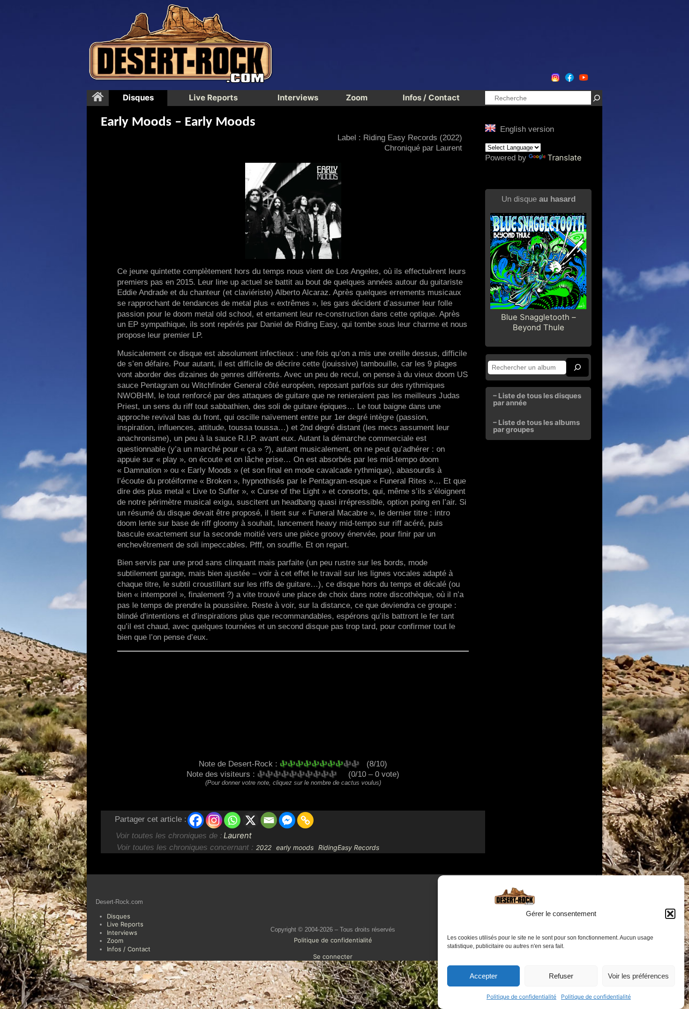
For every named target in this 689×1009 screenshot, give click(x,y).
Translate (564, 157)
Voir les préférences (638, 976)
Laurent (238, 835)
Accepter (483, 976)
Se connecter (332, 956)
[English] (490, 128)
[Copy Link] (305, 820)
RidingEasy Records (348, 847)
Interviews (122, 932)
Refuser (561, 976)
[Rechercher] (596, 98)
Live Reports (125, 924)
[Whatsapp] (232, 820)
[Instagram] (214, 820)
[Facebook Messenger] (287, 820)
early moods (295, 847)
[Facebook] (195, 820)
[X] (250, 820)
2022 (263, 847)
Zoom (115, 940)
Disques (118, 916)
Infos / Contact (128, 949)
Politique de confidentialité (521, 996)
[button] (670, 913)
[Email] (269, 820)
